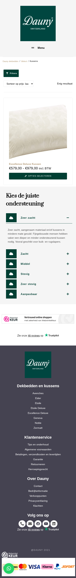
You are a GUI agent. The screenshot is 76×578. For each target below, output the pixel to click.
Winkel (24, 61)
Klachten (38, 505)
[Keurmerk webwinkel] (38, 319)
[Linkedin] (53, 523)
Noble (38, 422)
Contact (38, 486)
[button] (9, 568)
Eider (38, 398)
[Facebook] (38, 523)
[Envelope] (30, 523)
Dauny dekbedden (10, 61)
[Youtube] (45, 523)
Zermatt (38, 427)
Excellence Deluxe (38, 413)
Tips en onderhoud (38, 444)
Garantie (38, 459)
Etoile (38, 403)
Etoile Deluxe (38, 408)
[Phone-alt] (22, 523)
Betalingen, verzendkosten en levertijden (38, 454)
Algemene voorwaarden (38, 449)
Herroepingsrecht (38, 469)
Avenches (38, 393)
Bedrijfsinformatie (38, 490)
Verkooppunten (38, 495)
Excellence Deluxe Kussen (25, 164)
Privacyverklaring (38, 500)
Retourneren (38, 464)
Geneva (38, 418)
